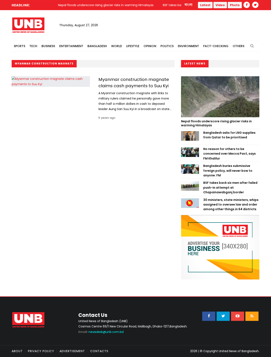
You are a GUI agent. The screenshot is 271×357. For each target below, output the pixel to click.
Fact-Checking (215, 46)
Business (48, 46)
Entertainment (71, 46)
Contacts (99, 351)
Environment (188, 46)
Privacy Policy (41, 351)
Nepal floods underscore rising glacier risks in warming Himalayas (216, 123)
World (116, 46)
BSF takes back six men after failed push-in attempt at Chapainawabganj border (230, 187)
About (17, 351)
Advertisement (72, 351)
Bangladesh (97, 46)
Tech (33, 46)
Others (238, 46)
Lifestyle (132, 46)
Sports (19, 46)
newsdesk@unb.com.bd (101, 332)
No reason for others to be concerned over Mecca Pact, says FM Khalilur (229, 154)
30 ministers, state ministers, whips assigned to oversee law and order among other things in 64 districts (231, 204)
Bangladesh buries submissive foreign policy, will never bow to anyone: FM (227, 170)
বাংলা (189, 5)
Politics (167, 46)
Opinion (150, 46)
